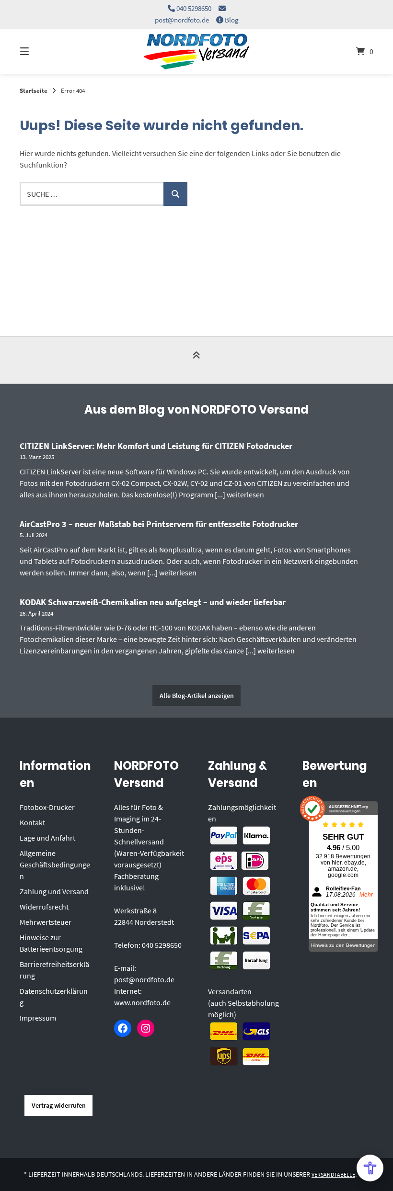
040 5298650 (193, 8)
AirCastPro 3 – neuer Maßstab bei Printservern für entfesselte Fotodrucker (159, 523)
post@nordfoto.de (182, 19)
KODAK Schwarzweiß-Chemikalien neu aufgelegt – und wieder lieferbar (153, 601)
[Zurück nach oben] (196, 361)
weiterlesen (245, 494)
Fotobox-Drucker (47, 807)
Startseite (33, 90)
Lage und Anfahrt (47, 838)
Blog (232, 19)
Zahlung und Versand (54, 891)
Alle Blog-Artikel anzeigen (197, 695)
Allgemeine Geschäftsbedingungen (55, 864)
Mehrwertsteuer (45, 922)
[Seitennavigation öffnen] (41, 51)
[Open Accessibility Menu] (370, 1168)
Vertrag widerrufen (59, 1105)
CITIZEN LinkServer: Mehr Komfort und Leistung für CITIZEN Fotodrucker (156, 445)
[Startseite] (196, 51)
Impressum (38, 1017)
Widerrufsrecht (44, 906)
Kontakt (32, 822)
